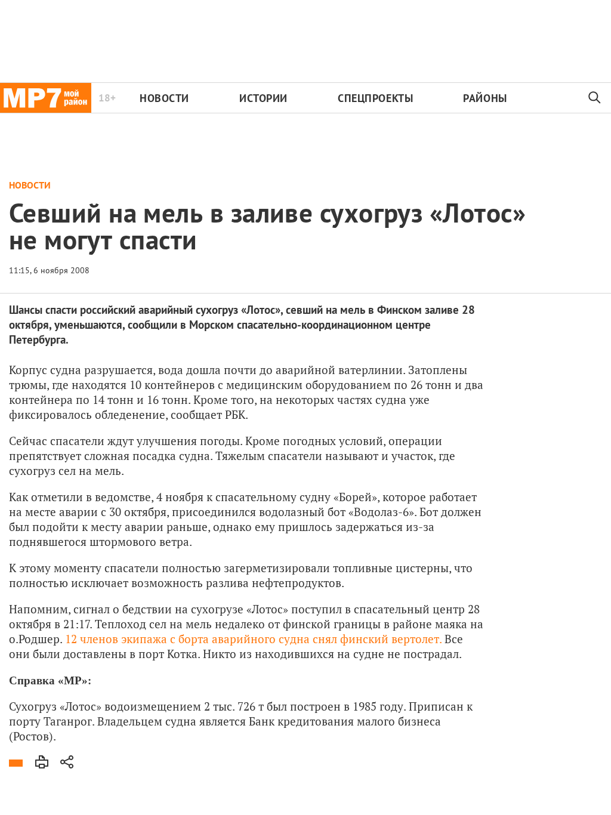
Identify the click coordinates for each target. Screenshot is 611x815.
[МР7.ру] (45, 98)
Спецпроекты (375, 98)
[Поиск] (595, 98)
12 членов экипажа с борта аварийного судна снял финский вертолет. (253, 638)
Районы (485, 98)
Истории (263, 98)
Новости (164, 98)
